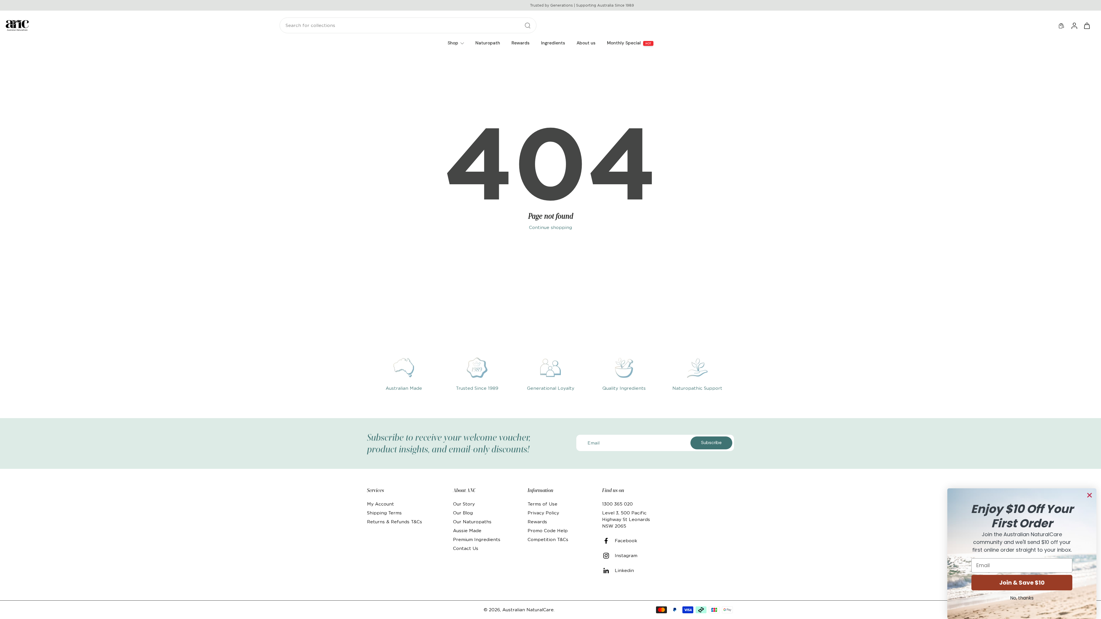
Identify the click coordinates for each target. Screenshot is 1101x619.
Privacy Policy (543, 512)
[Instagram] (608, 555)
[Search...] (528, 25)
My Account (380, 504)
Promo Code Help (548, 530)
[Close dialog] (1089, 495)
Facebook (626, 540)
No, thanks (1022, 598)
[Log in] (1074, 25)
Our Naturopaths (472, 521)
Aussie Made (467, 530)
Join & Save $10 (1022, 583)
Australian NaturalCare (528, 609)
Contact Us (465, 548)
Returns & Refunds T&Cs (394, 521)
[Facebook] (608, 540)
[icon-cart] (1086, 25)
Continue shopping (550, 227)
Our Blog (463, 512)
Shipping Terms (384, 512)
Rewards (537, 521)
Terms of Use (542, 504)
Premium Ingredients (476, 539)
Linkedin (624, 570)
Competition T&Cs (548, 539)
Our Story (464, 504)
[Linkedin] (608, 570)
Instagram (626, 555)
